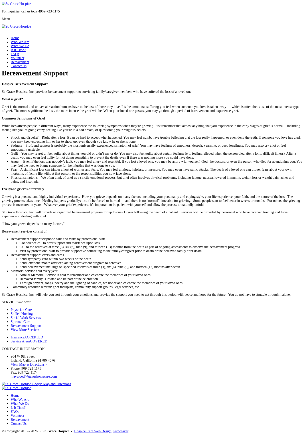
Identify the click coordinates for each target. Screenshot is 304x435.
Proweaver (120, 431)
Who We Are (20, 42)
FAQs (15, 54)
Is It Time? (18, 50)
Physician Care (21, 310)
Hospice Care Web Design (92, 431)
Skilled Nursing (22, 314)
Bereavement (20, 62)
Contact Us (18, 66)
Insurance (27, 337)
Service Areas (29, 341)
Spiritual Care (20, 322)
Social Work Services (26, 318)
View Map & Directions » (29, 364)
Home (15, 38)
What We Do (20, 46)
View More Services (25, 330)
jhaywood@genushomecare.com (34, 376)
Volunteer (17, 58)
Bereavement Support (26, 326)
